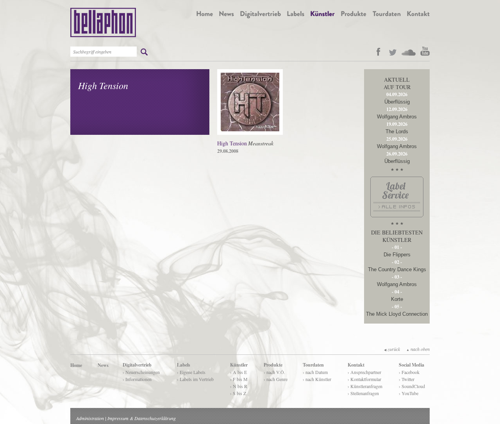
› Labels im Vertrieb (195, 379)
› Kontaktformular (364, 379)
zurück (392, 349)
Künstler (239, 364)
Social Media (411, 364)
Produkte (273, 364)
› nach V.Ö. (274, 372)
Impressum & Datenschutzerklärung (141, 418)
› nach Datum (315, 372)
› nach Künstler (317, 379)
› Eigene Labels (191, 372)
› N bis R (238, 386)
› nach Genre (276, 379)
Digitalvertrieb (137, 364)
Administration (90, 418)
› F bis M (239, 379)
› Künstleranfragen (365, 386)
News (103, 365)
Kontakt (356, 364)
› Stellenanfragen (363, 393)
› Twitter (406, 379)
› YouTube (408, 393)
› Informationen (137, 379)
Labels (183, 364)
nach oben (418, 349)
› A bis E (238, 372)
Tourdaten (313, 364)
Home (76, 365)
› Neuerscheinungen (141, 372)
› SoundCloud (412, 386)
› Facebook (409, 372)
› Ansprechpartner (364, 372)
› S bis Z (238, 393)
